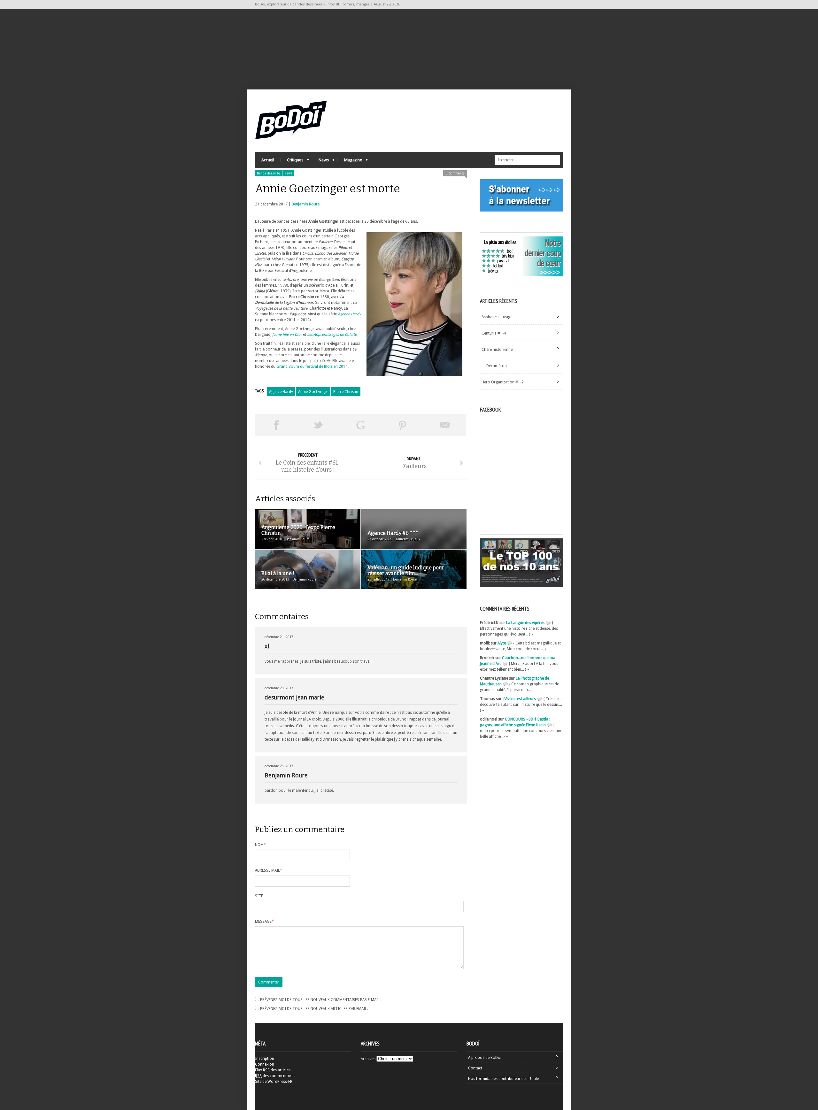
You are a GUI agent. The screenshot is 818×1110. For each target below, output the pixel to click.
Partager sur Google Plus (360, 425)
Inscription (264, 1058)
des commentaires (275, 1076)
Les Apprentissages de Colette (332, 334)
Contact (475, 1068)
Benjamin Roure (306, 204)
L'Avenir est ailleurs (519, 699)
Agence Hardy (349, 314)
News (320, 162)
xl (267, 646)
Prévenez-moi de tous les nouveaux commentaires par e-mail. (320, 1000)
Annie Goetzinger (313, 391)
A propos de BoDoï (484, 1057)
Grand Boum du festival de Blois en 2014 (312, 366)
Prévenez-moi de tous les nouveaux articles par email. (314, 1008)
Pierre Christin (345, 391)
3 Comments (455, 173)
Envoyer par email (445, 425)
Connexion (264, 1064)
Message (264, 921)
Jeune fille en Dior (287, 334)
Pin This (403, 425)
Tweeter (318, 425)
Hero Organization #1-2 (503, 382)
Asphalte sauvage (497, 317)
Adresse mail (268, 870)
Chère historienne (497, 349)
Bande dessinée (268, 173)
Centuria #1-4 (494, 333)
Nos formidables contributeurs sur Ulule (503, 1078)
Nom (260, 845)
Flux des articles (272, 1070)
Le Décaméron (494, 366)
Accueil (267, 160)
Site (259, 896)
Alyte (502, 643)
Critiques (292, 162)
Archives (368, 1059)
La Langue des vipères (525, 623)
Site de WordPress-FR (273, 1081)
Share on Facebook (276, 425)
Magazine (350, 162)
